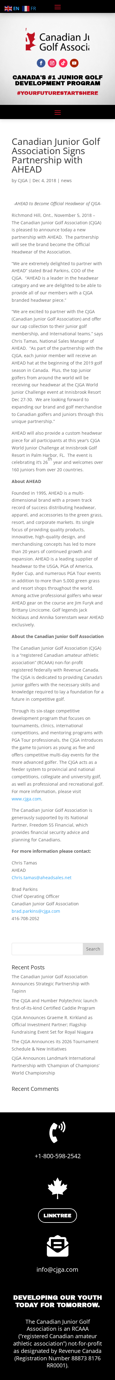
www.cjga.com (26, 799)
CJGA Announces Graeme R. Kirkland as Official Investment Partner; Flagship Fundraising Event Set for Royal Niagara (52, 1025)
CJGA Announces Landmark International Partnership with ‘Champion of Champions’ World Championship (55, 1065)
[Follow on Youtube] (74, 63)
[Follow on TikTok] (63, 63)
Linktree (57, 1215)
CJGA (23, 180)
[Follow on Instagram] (52, 63)
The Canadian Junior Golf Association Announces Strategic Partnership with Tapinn (51, 984)
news (66, 180)
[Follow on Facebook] (41, 63)
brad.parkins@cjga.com (36, 911)
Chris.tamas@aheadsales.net (41, 877)
